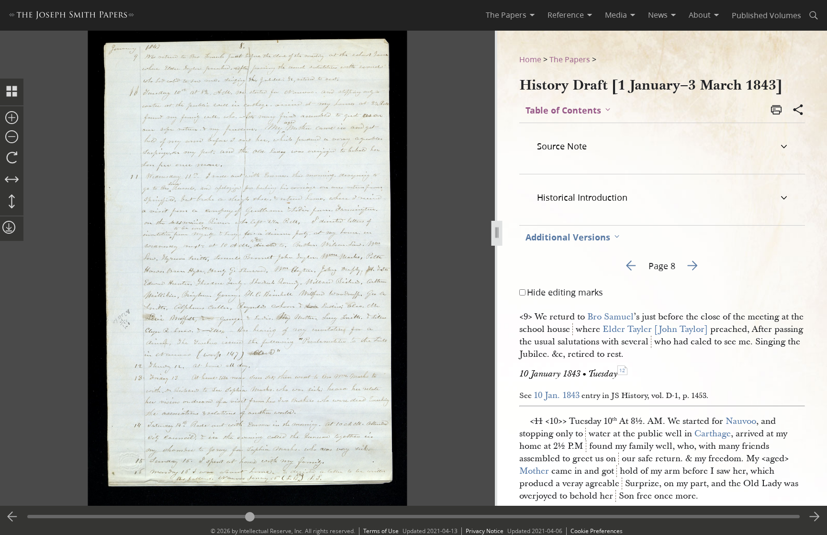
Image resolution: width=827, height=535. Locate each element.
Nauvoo (741, 421)
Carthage (712, 434)
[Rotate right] (11, 158)
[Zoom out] (11, 137)
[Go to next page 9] (814, 516)
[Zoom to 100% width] (11, 180)
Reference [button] (566, 15)
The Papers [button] (506, 15)
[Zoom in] (11, 118)
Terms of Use (381, 531)
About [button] (700, 15)
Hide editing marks (565, 292)
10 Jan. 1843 (557, 395)
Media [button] (616, 15)
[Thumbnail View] (11, 92)
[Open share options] (798, 110)
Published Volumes (766, 15)
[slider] (413, 516)
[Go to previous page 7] (12, 516)
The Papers (569, 59)
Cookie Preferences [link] (596, 531)
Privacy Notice (484, 531)
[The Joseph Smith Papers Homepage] (71, 16)
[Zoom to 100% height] (11, 202)
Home (530, 59)
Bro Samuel (610, 317)
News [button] (658, 15)
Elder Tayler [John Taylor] (655, 329)
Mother (534, 471)
